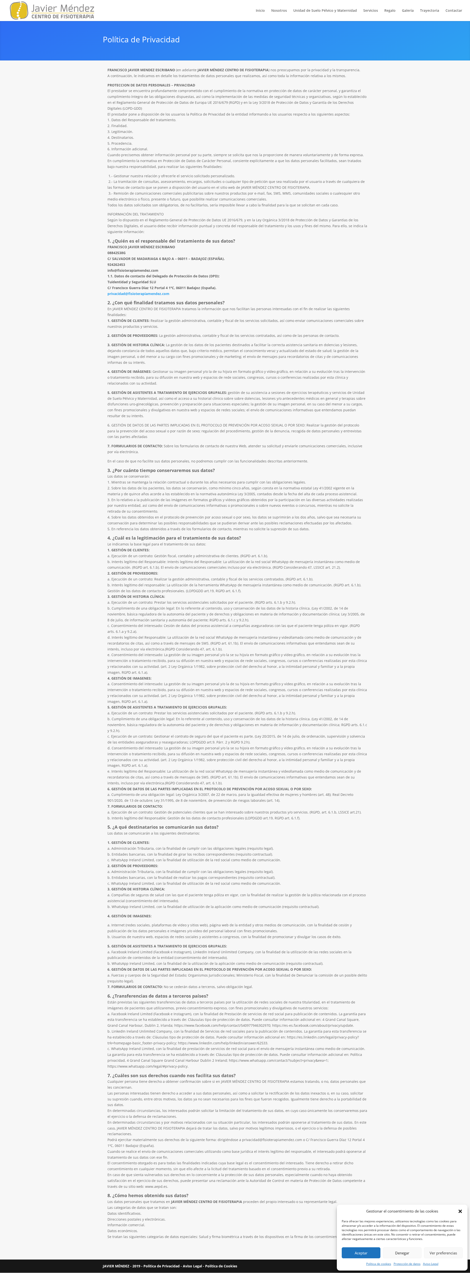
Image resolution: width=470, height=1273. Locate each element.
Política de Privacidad (161, 1266)
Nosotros (279, 11)
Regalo (390, 11)
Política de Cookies (221, 1266)
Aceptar (361, 1252)
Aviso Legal (430, 1264)
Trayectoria (429, 11)
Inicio (260, 11)
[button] (460, 1211)
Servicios (370, 11)
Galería (408, 11)
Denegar (402, 1252)
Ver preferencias (443, 1252)
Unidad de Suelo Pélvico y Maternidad (325, 11)
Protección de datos (407, 1264)
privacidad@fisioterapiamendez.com (138, 293)
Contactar (454, 11)
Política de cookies (378, 1264)
